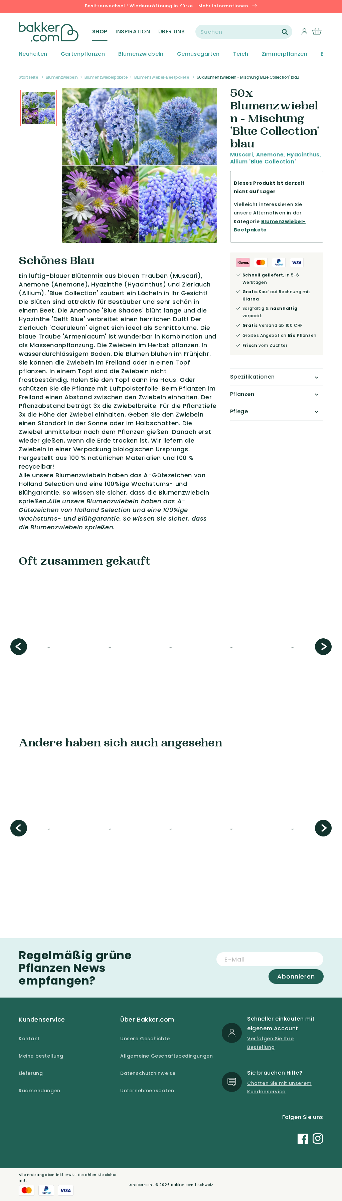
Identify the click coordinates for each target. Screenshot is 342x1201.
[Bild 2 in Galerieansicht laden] (38, 108)
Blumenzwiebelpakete (106, 77)
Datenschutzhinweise (147, 1073)
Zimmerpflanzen (285, 54)
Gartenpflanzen (83, 54)
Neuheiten (33, 54)
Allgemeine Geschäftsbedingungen (166, 1056)
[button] (100, 32)
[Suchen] (285, 32)
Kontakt (29, 1038)
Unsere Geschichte (145, 1038)
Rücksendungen (39, 1090)
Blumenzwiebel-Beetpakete (161, 77)
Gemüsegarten (198, 54)
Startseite (28, 77)
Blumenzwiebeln (141, 54)
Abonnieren (296, 976)
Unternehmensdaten (147, 1090)
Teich (240, 54)
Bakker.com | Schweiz (192, 1184)
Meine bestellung (41, 1056)
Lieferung (31, 1073)
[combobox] (243, 32)
